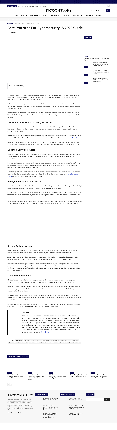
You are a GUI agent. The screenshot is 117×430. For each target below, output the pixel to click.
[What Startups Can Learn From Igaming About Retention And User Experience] (58, 366)
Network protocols (45, 340)
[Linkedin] (96, 10)
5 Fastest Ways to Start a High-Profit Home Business (75, 399)
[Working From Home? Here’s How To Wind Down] (63, 416)
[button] (108, 10)
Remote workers (54, 340)
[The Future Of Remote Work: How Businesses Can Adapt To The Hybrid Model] (63, 408)
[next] (108, 6)
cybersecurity (36, 340)
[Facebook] (91, 10)
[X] (101, 10)
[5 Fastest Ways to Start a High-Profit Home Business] (63, 401)
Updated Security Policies (61, 342)
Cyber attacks (19, 340)
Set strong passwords (22, 342)
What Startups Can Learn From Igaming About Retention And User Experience (58, 376)
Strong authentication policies (47, 342)
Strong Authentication (34, 342)
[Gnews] (103, 10)
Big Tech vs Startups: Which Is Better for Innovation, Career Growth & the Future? (99, 376)
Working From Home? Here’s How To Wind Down (76, 414)
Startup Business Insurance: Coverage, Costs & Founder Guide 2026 (15, 376)
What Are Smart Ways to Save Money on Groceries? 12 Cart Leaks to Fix (100, 64)
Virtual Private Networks (74, 342)
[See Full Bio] (50, 332)
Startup (9, 372)
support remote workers (71, 138)
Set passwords (12, 342)
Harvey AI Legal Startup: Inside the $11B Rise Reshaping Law (78, 375)
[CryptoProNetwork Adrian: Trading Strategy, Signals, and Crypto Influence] (97, 48)
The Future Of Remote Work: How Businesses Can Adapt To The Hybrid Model (76, 407)
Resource (13, 19)
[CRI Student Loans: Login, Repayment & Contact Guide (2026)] (88, 73)
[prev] (106, 6)
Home (8, 19)
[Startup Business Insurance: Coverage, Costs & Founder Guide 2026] (16, 366)
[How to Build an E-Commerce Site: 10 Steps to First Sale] (38, 401)
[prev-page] (8, 384)
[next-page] (11, 384)
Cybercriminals (28, 340)
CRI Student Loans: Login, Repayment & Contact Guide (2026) (101, 72)
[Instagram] (94, 10)
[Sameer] (9, 32)
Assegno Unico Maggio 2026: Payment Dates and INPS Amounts (100, 80)
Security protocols (74, 340)
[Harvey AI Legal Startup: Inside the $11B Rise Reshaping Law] (79, 366)
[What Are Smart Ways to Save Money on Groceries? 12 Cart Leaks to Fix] (88, 65)
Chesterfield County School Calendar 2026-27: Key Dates (32, 6)
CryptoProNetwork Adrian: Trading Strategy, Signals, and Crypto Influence (96, 59)
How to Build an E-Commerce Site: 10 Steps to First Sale (50, 399)
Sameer (14, 32)
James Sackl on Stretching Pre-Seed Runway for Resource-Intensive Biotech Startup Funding (37, 377)
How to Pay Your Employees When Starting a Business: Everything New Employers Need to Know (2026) (50, 415)
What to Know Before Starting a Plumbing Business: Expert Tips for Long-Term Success (50, 408)
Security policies (64, 340)
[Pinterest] (98, 10)
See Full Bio (45, 332)
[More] (111, 32)
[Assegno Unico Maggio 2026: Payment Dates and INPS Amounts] (88, 81)
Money (85, 56)
